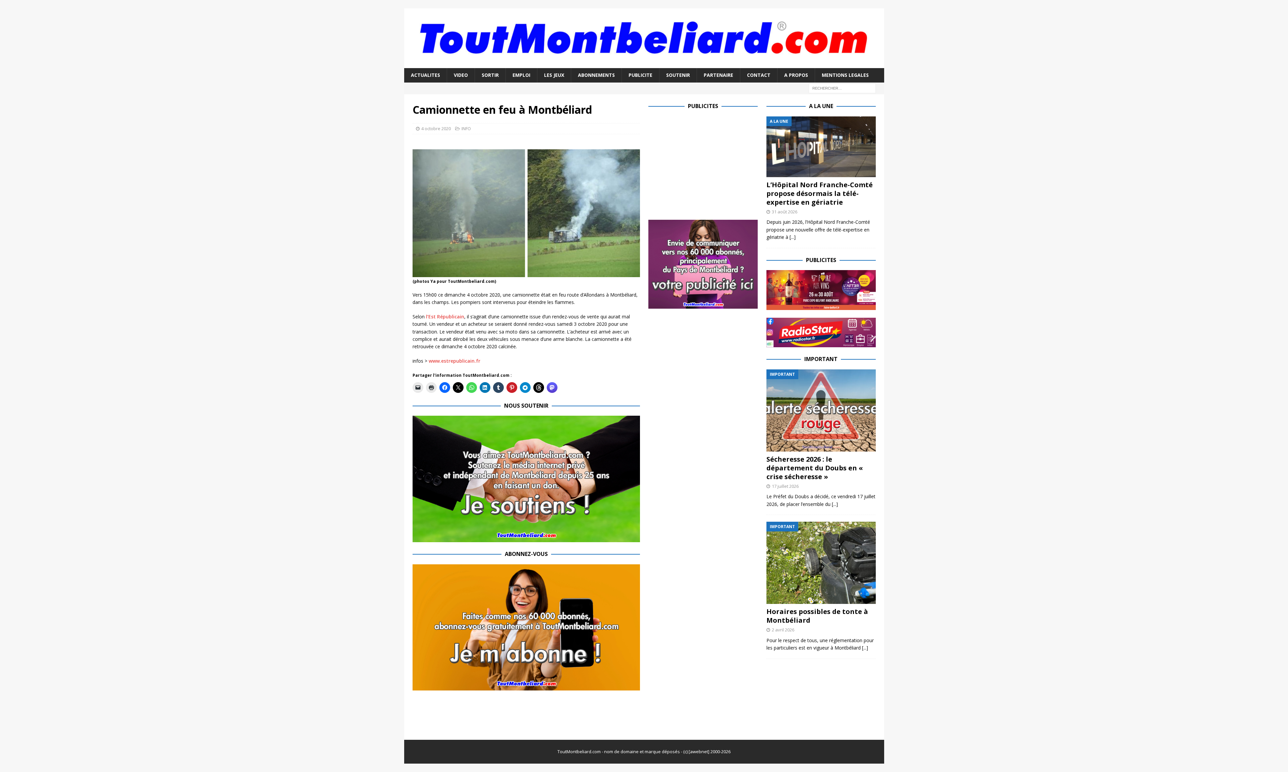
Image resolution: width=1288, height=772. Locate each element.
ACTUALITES (425, 75)
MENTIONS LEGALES (845, 75)
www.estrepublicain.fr (454, 361)
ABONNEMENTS (596, 75)
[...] (793, 237)
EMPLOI (521, 75)
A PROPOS (796, 75)
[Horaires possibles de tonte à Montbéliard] (821, 563)
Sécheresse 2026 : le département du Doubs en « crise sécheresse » (814, 468)
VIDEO (461, 75)
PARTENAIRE (718, 75)
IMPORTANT (821, 359)
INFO (466, 128)
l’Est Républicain (445, 316)
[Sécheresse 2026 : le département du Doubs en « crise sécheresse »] (821, 410)
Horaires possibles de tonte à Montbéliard (817, 616)
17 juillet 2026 (785, 486)
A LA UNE (821, 106)
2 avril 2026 (783, 630)
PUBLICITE (640, 75)
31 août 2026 (784, 212)
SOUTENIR (678, 75)
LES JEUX (554, 75)
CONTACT (758, 75)
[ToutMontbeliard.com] (644, 64)
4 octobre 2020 (436, 128)
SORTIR (490, 75)
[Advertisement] (704, 163)
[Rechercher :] (842, 88)
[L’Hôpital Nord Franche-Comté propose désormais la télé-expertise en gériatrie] (821, 146)
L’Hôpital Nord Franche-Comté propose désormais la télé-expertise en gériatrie (819, 193)
